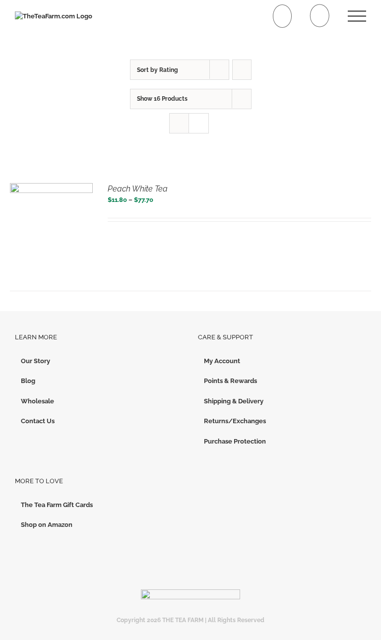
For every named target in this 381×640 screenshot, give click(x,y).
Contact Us (38, 421)
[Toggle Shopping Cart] (282, 16)
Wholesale (37, 401)
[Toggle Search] (319, 15)
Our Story (35, 361)
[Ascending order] (242, 70)
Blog (28, 380)
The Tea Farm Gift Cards (57, 505)
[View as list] (198, 123)
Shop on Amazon (46, 524)
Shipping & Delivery (233, 401)
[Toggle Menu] (357, 16)
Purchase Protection (235, 441)
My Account (222, 361)
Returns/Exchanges (235, 421)
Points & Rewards (230, 380)
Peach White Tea (138, 188)
